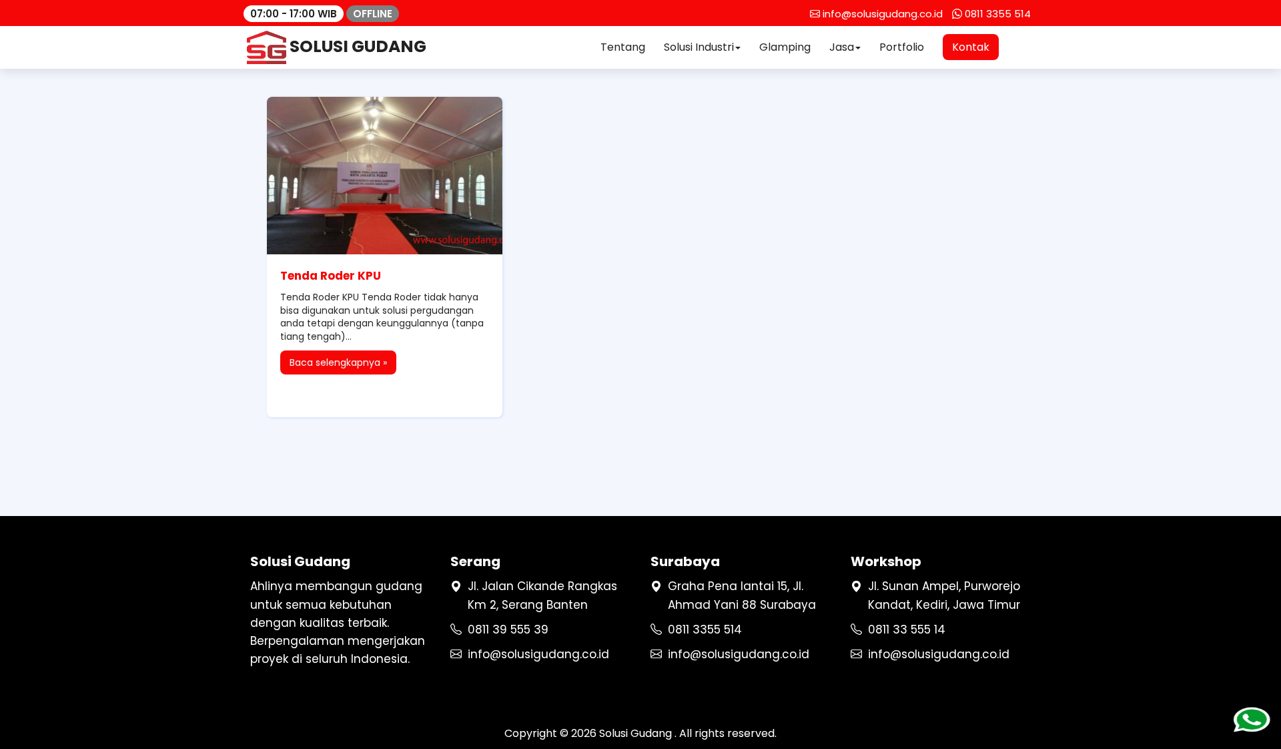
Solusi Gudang (637, 733)
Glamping (785, 47)
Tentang (622, 47)
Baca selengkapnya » (338, 362)
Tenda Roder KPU (330, 276)
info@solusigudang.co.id (538, 654)
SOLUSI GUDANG (356, 46)
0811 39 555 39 (508, 629)
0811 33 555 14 (906, 629)
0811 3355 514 (705, 629)
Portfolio (901, 47)
